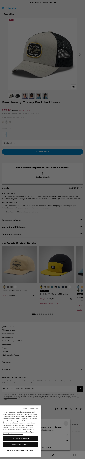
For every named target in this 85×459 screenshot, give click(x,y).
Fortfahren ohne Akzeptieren (31, 408)
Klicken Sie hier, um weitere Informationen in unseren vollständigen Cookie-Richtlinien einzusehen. (18, 432)
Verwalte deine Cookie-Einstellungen (20, 450)
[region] (20, 431)
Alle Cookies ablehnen (20, 444)
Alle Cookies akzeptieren (20, 438)
